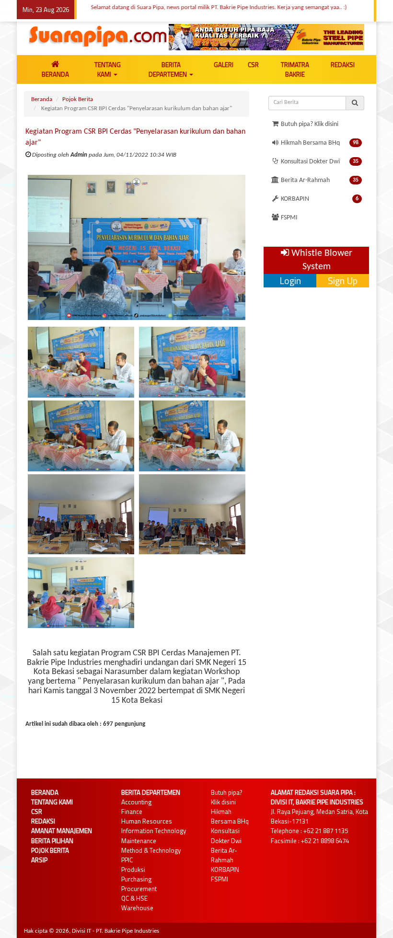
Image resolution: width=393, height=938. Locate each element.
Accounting (136, 802)
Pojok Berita (77, 99)
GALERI (223, 64)
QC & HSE (134, 898)
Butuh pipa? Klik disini (308, 124)
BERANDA (55, 74)
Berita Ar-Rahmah (318, 180)
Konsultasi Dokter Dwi (318, 161)
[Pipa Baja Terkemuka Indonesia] (266, 37)
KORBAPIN (318, 199)
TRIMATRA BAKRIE (295, 69)
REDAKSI (343, 64)
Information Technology (153, 830)
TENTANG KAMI (107, 69)
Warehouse (137, 908)
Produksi (133, 869)
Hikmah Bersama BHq (318, 143)
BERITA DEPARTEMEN (168, 69)
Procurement (139, 888)
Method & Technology (151, 850)
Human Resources (146, 821)
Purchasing (136, 879)
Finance (131, 811)
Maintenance (138, 841)
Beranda (41, 99)
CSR (253, 64)
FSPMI (288, 217)
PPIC (127, 860)
